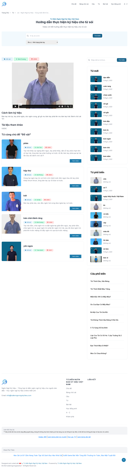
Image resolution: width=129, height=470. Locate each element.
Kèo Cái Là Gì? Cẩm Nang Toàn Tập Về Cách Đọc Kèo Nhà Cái (38, 455)
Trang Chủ (5, 13)
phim (25, 143)
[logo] (4, 381)
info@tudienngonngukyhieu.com (19, 395)
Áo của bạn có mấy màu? (100, 304)
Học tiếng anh (116, 4)
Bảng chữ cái (84, 4)
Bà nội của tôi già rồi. (99, 312)
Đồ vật (8, 59)
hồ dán (106, 240)
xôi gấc (106, 112)
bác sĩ (105, 258)
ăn (104, 205)
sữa (104, 179)
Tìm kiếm (97, 36)
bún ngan (107, 139)
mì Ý (105, 188)
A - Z (125, 4)
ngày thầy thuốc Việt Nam (113, 196)
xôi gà (105, 104)
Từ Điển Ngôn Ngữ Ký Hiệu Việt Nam (35, 463)
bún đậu (106, 121)
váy (104, 223)
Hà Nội (38, 200)
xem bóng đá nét (84, 437)
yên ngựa (28, 246)
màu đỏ (106, 231)
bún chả (106, 148)
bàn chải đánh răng (32, 218)
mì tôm (106, 249)
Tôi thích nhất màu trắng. (100, 289)
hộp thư (27, 170)
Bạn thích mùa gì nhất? (99, 346)
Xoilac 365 (42, 437)
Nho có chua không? (98, 353)
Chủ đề (73, 4)
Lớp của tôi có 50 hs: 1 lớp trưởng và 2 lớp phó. (106, 336)
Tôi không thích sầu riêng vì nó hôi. (104, 320)
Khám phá (70, 417)
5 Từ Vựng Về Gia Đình (99, 328)
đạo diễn (106, 77)
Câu (93, 4)
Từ (99, 4)
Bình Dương (22, 59)
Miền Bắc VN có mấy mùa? (100, 297)
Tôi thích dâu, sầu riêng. (100, 281)
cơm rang (107, 86)
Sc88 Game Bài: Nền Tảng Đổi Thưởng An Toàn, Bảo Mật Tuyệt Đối (89, 455)
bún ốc (106, 130)
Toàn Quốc (40, 250)
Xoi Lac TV (72, 437)
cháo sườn (107, 95)
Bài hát (105, 4)
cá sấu (106, 214)
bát (25, 195)
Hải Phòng (40, 175)
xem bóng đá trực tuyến (57, 437)
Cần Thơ (39, 147)
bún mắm (106, 156)
